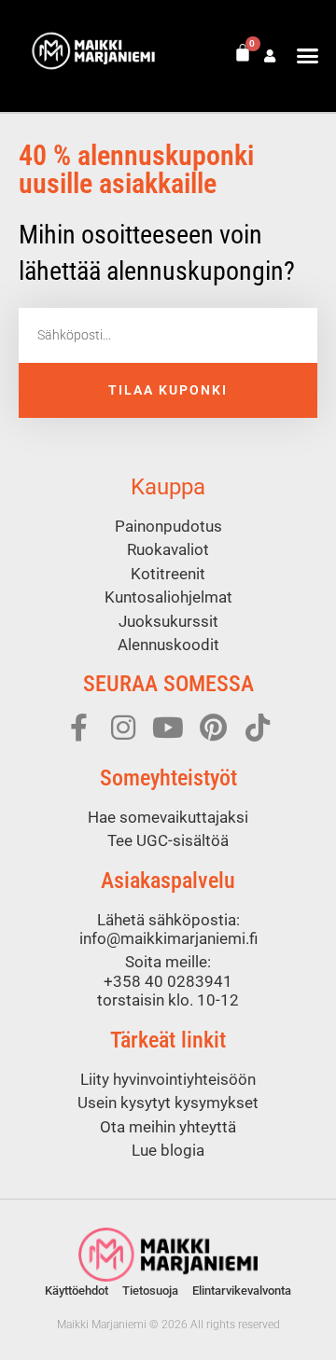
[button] (308, 56)
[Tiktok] (258, 728)
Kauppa (168, 487)
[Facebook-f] (78, 728)
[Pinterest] (213, 728)
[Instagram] (123, 728)
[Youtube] (168, 728)
